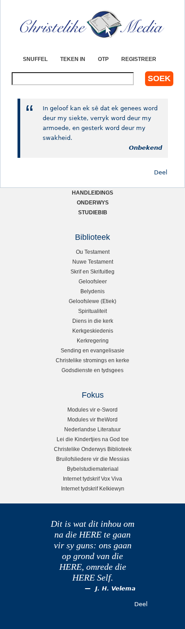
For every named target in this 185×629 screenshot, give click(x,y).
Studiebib (92, 212)
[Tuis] (92, 24)
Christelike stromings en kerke (92, 360)
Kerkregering (93, 340)
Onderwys (93, 202)
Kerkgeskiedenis (92, 331)
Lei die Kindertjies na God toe (93, 439)
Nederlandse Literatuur (92, 429)
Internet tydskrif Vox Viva (92, 479)
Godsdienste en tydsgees (92, 370)
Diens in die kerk (92, 321)
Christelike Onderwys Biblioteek (93, 449)
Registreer (138, 59)
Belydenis (92, 291)
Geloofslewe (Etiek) (92, 301)
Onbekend (145, 147)
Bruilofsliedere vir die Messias (92, 459)
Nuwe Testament (92, 262)
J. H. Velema (115, 588)
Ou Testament (93, 252)
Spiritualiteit (92, 311)
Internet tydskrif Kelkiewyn (92, 488)
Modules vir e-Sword (92, 409)
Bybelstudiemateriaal (93, 469)
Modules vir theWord (92, 419)
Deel (160, 172)
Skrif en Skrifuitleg (92, 271)
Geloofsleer (93, 281)
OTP (103, 59)
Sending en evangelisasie (92, 350)
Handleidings (92, 192)
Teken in (72, 59)
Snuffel (35, 59)
